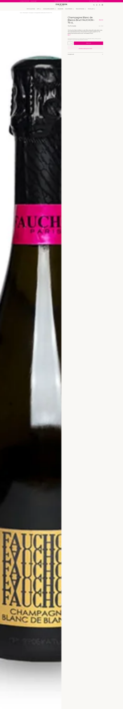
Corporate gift (33, 1)
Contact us (101, 1)
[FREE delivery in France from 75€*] (61, 1)
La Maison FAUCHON (24, 1)
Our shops (95, 1)
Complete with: (71, 54)
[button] (94, 5)
